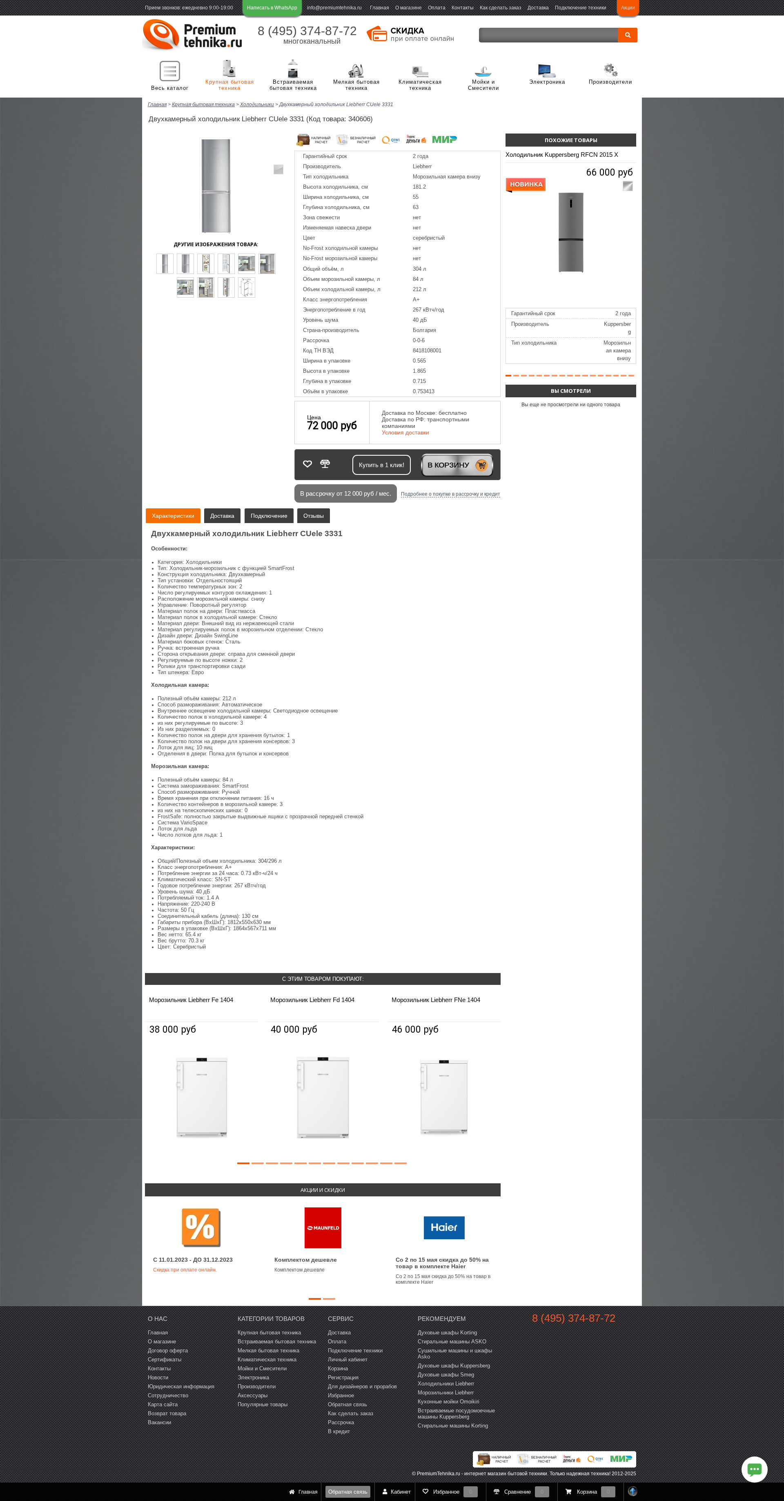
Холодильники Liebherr (446, 1384)
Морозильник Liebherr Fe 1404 (191, 999)
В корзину (448, 465)
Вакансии (159, 1422)
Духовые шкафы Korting (447, 1333)
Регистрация (343, 1377)
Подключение (269, 515)
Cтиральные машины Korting (453, 1426)
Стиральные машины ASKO (452, 1341)
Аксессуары (252, 1395)
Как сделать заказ (500, 8)
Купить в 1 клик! (381, 464)
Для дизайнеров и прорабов (362, 1386)
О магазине (408, 8)
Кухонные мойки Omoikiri (448, 1402)
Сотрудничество (168, 1395)
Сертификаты (164, 1359)
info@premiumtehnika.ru (334, 8)
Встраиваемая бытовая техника (293, 85)
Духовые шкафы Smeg (446, 1375)
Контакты (463, 8)
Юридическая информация (181, 1386)
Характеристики (173, 515)
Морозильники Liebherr (446, 1393)
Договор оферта (168, 1350)
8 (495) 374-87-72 (307, 31)
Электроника (547, 82)
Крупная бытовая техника (229, 85)
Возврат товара (167, 1413)
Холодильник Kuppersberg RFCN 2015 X (562, 154)
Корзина (338, 1368)
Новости (158, 1377)
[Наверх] (633, 1491)
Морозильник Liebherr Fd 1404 (312, 999)
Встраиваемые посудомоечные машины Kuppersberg (456, 1413)
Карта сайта (163, 1404)
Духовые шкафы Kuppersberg (454, 1366)
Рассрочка (341, 1422)
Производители (610, 82)
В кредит (339, 1431)
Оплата (436, 8)
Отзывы (313, 515)
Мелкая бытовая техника (356, 85)
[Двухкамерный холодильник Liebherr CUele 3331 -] (165, 264)
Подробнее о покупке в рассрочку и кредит (450, 494)
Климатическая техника (420, 85)
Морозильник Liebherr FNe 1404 (436, 999)
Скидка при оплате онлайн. (185, 1270)
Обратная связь (348, 1492)
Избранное (341, 1395)
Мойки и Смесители (483, 85)
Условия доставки (405, 432)
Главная (379, 8)
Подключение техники (580, 8)
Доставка (538, 8)
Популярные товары (262, 1404)
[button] (243, 1163)
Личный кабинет (348, 1359)
